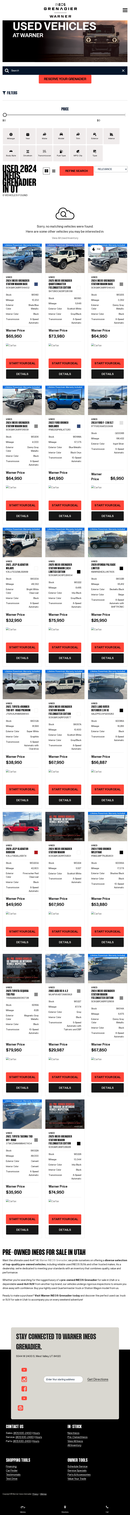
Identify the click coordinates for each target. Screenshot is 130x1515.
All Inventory (74, 1445)
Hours (36, 1433)
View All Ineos (75, 1441)
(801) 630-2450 (22, 1433)
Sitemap (43, 1494)
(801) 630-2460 (25, 1437)
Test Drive (11, 1478)
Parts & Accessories (79, 1474)
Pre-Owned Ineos (78, 1437)
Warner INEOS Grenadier (53, 1260)
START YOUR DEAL (22, 363)
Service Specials (77, 1470)
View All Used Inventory (65, 238)
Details (22, 374)
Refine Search (76, 171)
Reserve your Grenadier (65, 79)
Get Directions (97, 1379)
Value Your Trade (77, 1478)
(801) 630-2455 (22, 1441)
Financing (11, 1466)
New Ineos (73, 1433)
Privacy (35, 1494)
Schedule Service (78, 1466)
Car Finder (12, 1470)
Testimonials (13, 1474)
